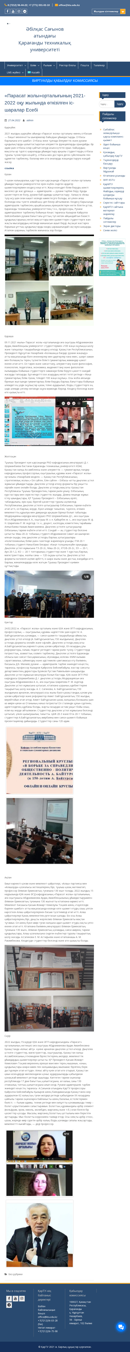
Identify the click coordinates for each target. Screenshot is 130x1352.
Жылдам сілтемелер (106, 11)
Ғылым (48, 65)
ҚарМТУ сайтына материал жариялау (113, 210)
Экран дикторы (112, 226)
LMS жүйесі (13, 72)
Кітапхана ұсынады (114, 175)
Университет (15, 65)
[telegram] (24, 11)
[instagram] (18, 11)
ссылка (9, 168)
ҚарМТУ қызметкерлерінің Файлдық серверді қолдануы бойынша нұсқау (113, 191)
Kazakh (35, 72)
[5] (39, 760)
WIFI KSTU (109, 179)
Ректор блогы (67, 65)
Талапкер (99, 65)
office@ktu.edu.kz (69, 5)
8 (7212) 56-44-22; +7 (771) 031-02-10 (29, 5)
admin (30, 120)
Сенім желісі (110, 230)
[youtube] (13, 11)
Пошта (84, 65)
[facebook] (7, 11)
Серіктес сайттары (114, 202)
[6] (39, 831)
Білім (33, 65)
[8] (39, 1163)
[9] (39, 1234)
